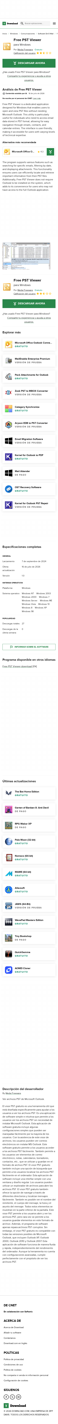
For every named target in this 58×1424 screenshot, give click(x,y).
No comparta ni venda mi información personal (26, 1375)
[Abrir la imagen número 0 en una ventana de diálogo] (26, 256)
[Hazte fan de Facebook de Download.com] (6, 1397)
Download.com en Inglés (15, 1343)
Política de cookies (12, 1370)
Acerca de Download (14, 1327)
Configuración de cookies (16, 1380)
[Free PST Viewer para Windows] (6, 46)
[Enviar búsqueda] (22, 23)
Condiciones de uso (13, 1364)
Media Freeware (13, 1093)
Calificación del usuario (25, 53)
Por (23, 49)
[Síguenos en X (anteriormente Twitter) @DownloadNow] (12, 1397)
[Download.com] (10, 23)
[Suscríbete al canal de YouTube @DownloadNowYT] (18, 1397)
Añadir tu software (12, 1332)
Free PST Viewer (27, 42)
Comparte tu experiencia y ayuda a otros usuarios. (29, 78)
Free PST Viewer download (17, 666)
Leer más (37, 98)
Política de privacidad (14, 1359)
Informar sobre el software (31, 647)
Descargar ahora (31, 63)
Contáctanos (10, 1338)
